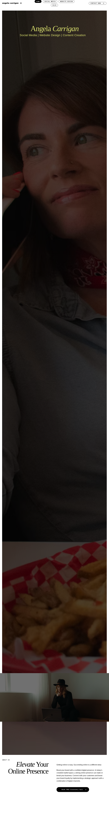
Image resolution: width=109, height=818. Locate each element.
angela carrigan (10, 3)
